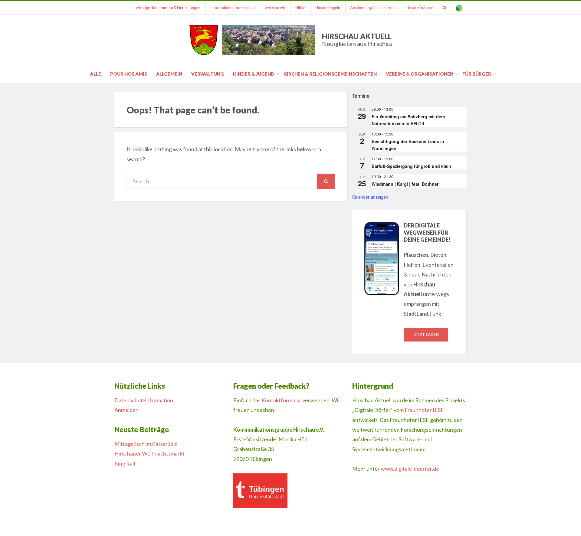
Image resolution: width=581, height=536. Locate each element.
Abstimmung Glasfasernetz (373, 7)
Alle (95, 74)
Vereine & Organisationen (419, 74)
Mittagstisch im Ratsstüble (146, 443)
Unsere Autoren (419, 7)
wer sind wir (275, 7)
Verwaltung (207, 74)
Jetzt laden (426, 334)
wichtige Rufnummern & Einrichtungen (168, 7)
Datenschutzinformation (143, 400)
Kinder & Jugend (253, 74)
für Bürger (476, 74)
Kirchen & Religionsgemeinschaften (330, 74)
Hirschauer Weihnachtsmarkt (149, 453)
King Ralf (125, 463)
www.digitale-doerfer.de (410, 468)
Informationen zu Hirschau (232, 7)
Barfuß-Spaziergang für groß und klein (411, 166)
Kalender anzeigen (370, 197)
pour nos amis (128, 74)
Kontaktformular (281, 400)
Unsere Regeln (327, 7)
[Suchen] (444, 7)
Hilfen (300, 7)
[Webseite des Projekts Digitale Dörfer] (459, 7)
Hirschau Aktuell (357, 39)
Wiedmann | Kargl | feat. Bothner (405, 184)
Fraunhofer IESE (424, 410)
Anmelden (126, 410)
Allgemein (169, 74)
